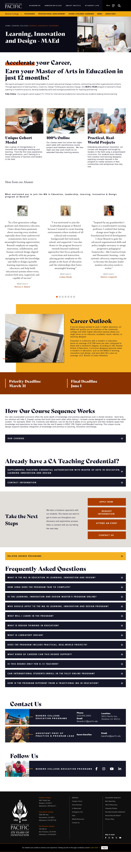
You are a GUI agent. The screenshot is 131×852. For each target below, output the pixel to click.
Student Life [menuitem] (92, 5)
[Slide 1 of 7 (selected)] (57, 297)
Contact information (22, 482)
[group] (65, 242)
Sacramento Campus (46, 812)
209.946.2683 (84, 715)
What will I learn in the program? (31, 616)
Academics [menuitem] (35, 5)
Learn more (94, 847)
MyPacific (75, 798)
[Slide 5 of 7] (68, 297)
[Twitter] (117, 837)
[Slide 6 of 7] (71, 297)
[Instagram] (103, 768)
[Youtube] (112, 768)
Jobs (73, 815)
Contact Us (76, 823)
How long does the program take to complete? (39, 587)
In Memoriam (76, 808)
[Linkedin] (119, 768)
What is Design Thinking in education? (33, 625)
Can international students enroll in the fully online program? (51, 673)
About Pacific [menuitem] (73, 5)
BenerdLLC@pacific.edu (87, 721)
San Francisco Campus (47, 826)
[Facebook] (96, 768)
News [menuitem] (99, 14)
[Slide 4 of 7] (65, 297)
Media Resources (78, 819)
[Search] (119, 5)
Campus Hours (77, 801)
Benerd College (20, 26)
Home (8, 26)
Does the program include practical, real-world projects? (47, 645)
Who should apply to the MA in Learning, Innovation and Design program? (58, 606)
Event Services (77, 805)
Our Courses (16, 438)
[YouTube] (121, 837)
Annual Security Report (113, 815)
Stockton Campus (45, 798)
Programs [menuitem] (29, 14)
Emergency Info (77, 812)
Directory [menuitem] (111, 14)
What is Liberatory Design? (25, 635)
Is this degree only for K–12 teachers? (33, 664)
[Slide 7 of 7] (74, 297)
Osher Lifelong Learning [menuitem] (81, 14)
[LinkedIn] (113, 837)
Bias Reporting (110, 801)
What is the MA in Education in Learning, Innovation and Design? (52, 577)
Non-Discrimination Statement (115, 812)
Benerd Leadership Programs (44, 26)
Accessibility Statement (113, 798)
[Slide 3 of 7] (62, 297)
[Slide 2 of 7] (60, 297)
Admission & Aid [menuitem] (53, 5)
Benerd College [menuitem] (12, 14)
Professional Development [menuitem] (51, 14)
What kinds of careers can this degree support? (40, 654)
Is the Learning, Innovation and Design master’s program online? (52, 597)
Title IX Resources (111, 805)
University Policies (111, 808)
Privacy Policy (109, 819)
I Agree (104, 848)
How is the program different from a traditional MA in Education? (53, 683)
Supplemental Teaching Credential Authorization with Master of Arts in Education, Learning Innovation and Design (64, 471)
